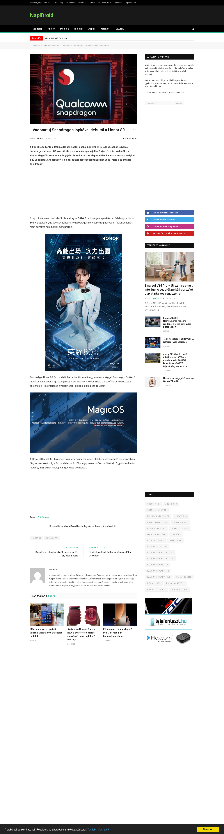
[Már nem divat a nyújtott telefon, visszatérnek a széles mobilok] (47, 614)
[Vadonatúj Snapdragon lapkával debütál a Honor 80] (83, 89)
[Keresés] (191, 29)
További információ (98, 829)
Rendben (208, 829)
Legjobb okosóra (156, 534)
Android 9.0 (153, 504)
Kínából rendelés (156, 528)
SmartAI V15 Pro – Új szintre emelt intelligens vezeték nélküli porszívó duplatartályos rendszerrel (169, 289)
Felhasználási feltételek (76, 3)
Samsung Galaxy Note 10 (160, 559)
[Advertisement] (83, 192)
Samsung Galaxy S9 (157, 565)
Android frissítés (156, 510)
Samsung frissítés (157, 547)
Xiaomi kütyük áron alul (56, 38)
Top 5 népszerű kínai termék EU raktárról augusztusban (178, 340)
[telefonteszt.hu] (168, 629)
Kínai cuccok (180, 522)
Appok (91, 28)
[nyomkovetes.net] (169, 645)
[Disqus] (83, 693)
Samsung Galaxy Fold (158, 577)
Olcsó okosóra (155, 541)
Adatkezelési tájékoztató (100, 3)
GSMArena (43, 517)
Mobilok (64, 28)
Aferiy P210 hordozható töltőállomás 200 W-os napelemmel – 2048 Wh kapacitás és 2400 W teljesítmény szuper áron (175, 360)
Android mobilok (129, 139)
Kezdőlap (59, 3)
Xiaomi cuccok (184, 577)
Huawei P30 (181, 516)
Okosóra (176, 534)
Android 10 (171, 504)
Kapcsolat (118, 3)
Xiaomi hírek (153, 583)
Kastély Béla (157, 298)
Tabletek (78, 28)
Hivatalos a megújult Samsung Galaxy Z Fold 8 (178, 380)
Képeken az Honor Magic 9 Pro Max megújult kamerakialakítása (117, 633)
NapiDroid (41, 15)
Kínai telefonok (180, 528)
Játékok (104, 28)
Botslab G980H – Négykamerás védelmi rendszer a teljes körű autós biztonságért (177, 322)
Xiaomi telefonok (156, 589)
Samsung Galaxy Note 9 (159, 553)
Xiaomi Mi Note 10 (175, 583)
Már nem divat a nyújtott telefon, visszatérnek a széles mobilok (46, 633)
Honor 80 (36, 538)
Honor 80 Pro (52, 538)
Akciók (51, 28)
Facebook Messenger (158, 516)
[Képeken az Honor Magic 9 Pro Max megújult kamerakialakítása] (120, 614)
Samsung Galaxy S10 (158, 571)
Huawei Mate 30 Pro (157, 522)
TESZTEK (119, 28)
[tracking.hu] (168, 613)
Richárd (40, 139)
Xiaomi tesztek (179, 589)
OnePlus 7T (175, 541)
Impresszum (130, 3)
